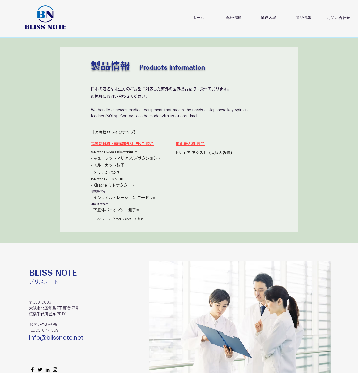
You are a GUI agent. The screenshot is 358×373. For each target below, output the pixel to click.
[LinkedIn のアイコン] (47, 370)
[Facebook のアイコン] (32, 370)
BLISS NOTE (53, 273)
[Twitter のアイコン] (40, 370)
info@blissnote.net (56, 338)
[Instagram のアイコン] (55, 370)
